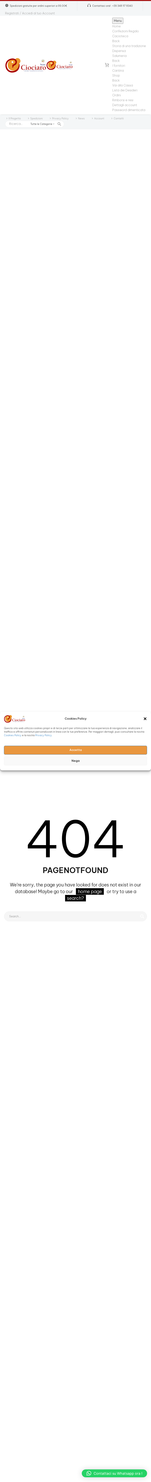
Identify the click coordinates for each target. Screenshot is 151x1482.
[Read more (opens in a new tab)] (110, 6)
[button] (145, 719)
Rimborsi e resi (122, 100)
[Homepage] (39, 65)
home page (90, 891)
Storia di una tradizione (129, 46)
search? (75, 898)
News (81, 118)
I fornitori (118, 66)
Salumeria (119, 56)
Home (116, 26)
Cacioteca (120, 36)
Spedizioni (36, 118)
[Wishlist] (99, 65)
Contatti (119, 118)
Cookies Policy (12, 735)
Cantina (118, 70)
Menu (118, 21)
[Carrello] (107, 65)
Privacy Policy (43, 735)
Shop (116, 75)
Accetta (75, 750)
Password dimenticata (128, 110)
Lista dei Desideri (124, 90)
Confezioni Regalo (125, 31)
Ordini (116, 95)
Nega (76, 761)
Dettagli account (124, 105)
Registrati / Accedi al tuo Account (30, 13)
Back (116, 41)
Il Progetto (15, 118)
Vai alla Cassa (122, 85)
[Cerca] (142, 916)
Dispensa (119, 51)
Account (99, 118)
